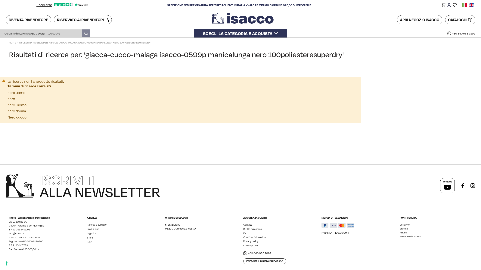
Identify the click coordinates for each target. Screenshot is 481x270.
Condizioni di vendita (254, 237)
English (471, 5)
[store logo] (243, 19)
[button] (443, 6)
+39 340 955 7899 (463, 33)
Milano (403, 232)
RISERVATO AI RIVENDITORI (80, 19)
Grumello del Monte (410, 236)
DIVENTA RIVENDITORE (28, 19)
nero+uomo (17, 105)
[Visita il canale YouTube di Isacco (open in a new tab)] (447, 185)
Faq (245, 233)
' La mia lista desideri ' (455, 5)
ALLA (100, 186)
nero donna (17, 111)
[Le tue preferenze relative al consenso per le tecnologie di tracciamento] (6, 263)
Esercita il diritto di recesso (264, 261)
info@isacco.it (16, 233)
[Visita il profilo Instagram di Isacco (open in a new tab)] (472, 185)
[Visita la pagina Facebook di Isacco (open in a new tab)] (462, 185)
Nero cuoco (17, 117)
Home (12, 42)
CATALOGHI (457, 19)
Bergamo (405, 224)
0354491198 (23, 229)
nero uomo (16, 92)
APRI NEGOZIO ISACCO (419, 19)
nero (11, 99)
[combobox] (45, 33)
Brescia (404, 228)
